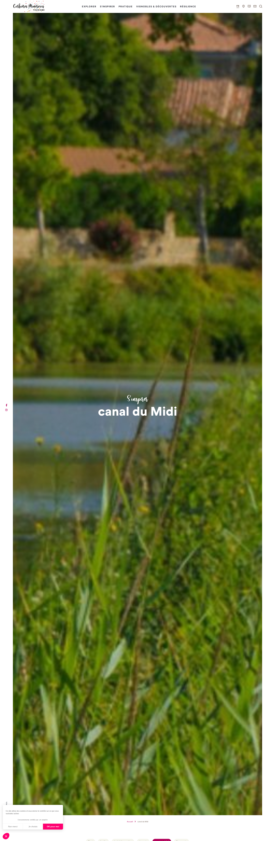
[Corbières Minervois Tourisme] (28, 6)
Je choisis (33, 826)
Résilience (188, 6)
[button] (6, 836)
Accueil (130, 821)
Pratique (126, 6)
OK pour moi (53, 826)
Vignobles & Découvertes (156, 6)
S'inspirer (107, 6)
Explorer (89, 6)
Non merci (12, 826)
